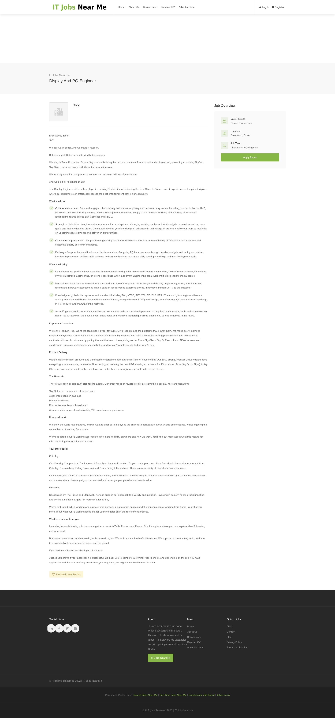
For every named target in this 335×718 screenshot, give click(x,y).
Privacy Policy (234, 642)
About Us (134, 7)
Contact (231, 631)
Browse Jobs (150, 7)
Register (279, 7)
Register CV (168, 7)
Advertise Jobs (187, 7)
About (230, 626)
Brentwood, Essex (240, 135)
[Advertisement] (167, 38)
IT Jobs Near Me (160, 657)
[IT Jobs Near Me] (79, 8)
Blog (229, 637)
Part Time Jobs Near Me (173, 695)
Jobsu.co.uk (223, 695)
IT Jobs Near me (59, 75)
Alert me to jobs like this (68, 574)
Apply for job (250, 157)
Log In (265, 7)
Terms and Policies (237, 647)
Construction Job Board (202, 695)
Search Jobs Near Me (145, 695)
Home (121, 7)
